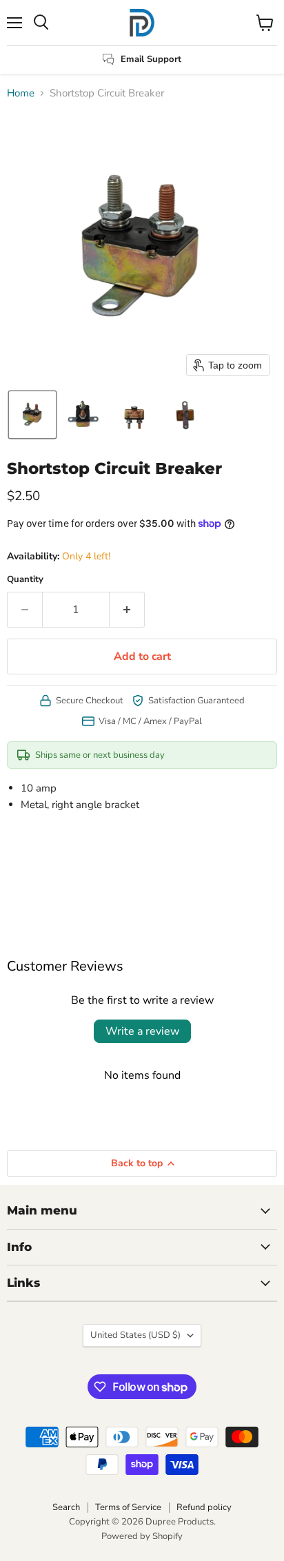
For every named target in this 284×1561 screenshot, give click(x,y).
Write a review (142, 1031)
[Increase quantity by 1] (127, 610)
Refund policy (204, 1507)
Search (66, 1507)
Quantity (25, 580)
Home (20, 93)
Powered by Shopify (142, 1536)
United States (135, 1335)
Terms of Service (128, 1507)
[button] (32, 414)
